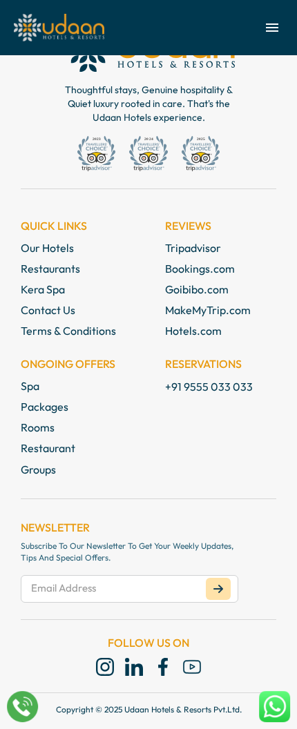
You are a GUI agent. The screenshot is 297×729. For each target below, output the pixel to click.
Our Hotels (47, 248)
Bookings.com (200, 268)
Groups (38, 469)
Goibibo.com (197, 289)
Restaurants (50, 268)
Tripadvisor (193, 248)
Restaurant (48, 448)
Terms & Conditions (68, 331)
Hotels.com (193, 331)
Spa (30, 386)
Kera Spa (43, 289)
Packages (44, 407)
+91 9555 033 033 (209, 386)
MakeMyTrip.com (208, 310)
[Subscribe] (218, 589)
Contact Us (48, 310)
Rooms (38, 427)
